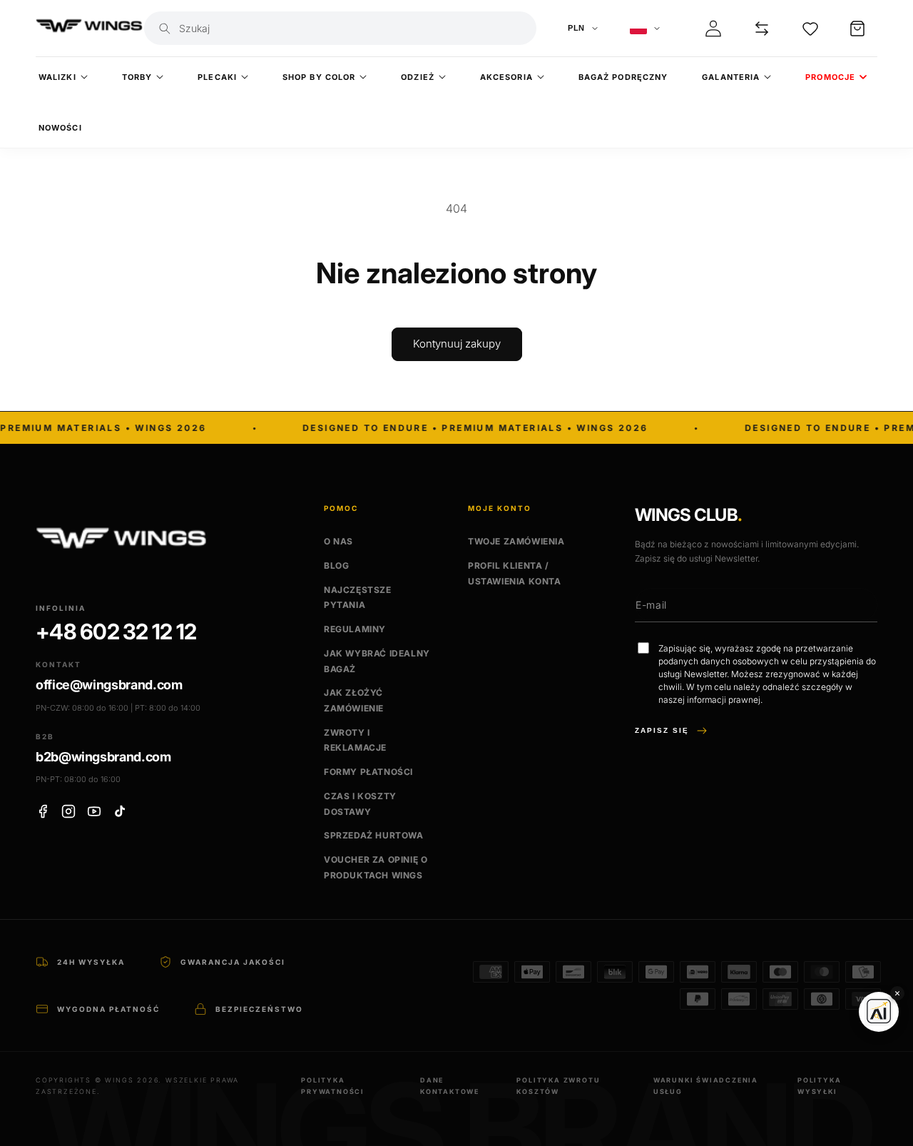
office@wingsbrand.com (109, 684)
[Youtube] (94, 811)
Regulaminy (355, 629)
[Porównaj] (761, 28)
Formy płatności (368, 771)
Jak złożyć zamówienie (354, 700)
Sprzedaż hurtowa (374, 835)
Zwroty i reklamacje (355, 740)
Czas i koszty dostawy (360, 804)
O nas (338, 541)
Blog (336, 565)
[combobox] (353, 28)
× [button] (897, 993)
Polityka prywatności (332, 1085)
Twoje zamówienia (516, 541)
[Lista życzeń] (810, 28)
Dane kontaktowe (449, 1085)
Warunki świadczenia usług (705, 1085)
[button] (857, 28)
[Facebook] (43, 811)
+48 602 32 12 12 (116, 632)
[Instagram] (68, 811)
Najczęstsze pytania (358, 597)
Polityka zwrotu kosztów (558, 1085)
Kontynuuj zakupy (457, 343)
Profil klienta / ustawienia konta (514, 573)
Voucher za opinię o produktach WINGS (375, 867)
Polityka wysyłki (819, 1085)
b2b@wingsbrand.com (103, 756)
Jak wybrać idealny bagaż (377, 661)
